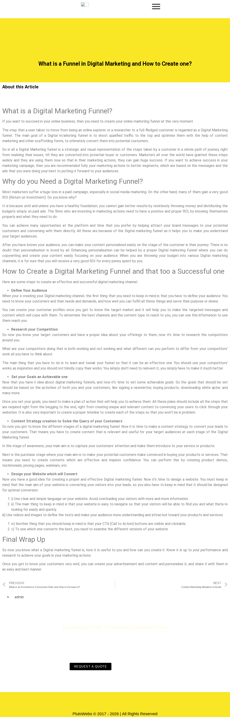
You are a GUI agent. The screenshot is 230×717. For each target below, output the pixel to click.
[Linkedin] (135, 702)
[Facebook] (94, 702)
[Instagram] (108, 702)
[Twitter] (121, 702)
